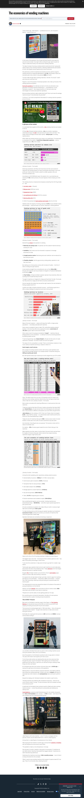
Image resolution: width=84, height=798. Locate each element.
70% (28, 573)
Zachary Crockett (16, 23)
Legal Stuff (19, 791)
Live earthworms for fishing (30, 195)
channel (33, 588)
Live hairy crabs (27, 186)
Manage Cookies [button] (50, 791)
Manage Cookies (49, 5)
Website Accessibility (41, 791)
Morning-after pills (28, 198)
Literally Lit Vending (56, 742)
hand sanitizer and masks (41, 201)
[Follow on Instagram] (46, 768)
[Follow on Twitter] (41, 768)
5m (27, 131)
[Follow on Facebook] (43, 768)
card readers (53, 573)
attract (31, 243)
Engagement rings (28, 192)
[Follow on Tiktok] (38, 768)
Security (33, 791)
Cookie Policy (46, 3)
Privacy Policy (26, 791)
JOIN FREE (70, 795)
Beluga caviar (26, 189)
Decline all (41, 5)
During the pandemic (27, 86)
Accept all (33, 5)
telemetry (50, 568)
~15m (45, 127)
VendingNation (26, 692)
